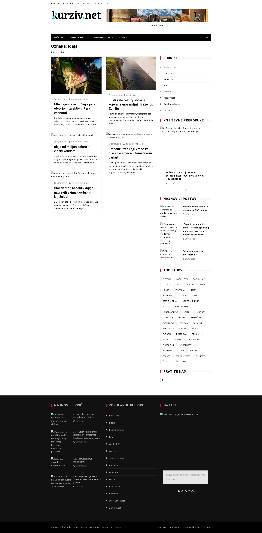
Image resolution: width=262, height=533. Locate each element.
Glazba (167, 92)
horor (166, 290)
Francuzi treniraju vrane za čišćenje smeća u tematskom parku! (130, 153)
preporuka (168, 328)
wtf (182, 351)
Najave (123, 37)
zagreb (166, 356)
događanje (199, 279)
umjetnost (186, 345)
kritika (187, 312)
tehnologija (193, 339)
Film (166, 85)
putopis (167, 334)
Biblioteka (114, 416)
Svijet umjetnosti (172, 104)
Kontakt (55, 4)
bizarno (167, 279)
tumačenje (168, 345)
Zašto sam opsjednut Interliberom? (185, 474)
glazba (190, 284)
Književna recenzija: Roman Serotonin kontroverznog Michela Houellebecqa (185, 175)
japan (194, 295)
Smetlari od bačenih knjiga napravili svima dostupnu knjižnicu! (73, 192)
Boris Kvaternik (79, 99)
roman (177, 339)
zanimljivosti (183, 356)
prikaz (182, 328)
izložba (182, 295)
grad (202, 284)
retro (166, 339)
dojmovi (167, 284)
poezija (184, 323)
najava (181, 317)
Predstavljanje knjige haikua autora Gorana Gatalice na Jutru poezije (87, 479)
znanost (200, 356)
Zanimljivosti (77, 37)
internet (167, 295)
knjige (166, 306)
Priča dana (114, 486)
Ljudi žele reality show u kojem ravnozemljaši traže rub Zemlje (131, 104)
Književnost (169, 98)
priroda (195, 328)
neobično (196, 317)
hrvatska (179, 290)
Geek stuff (169, 79)
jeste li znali (170, 301)
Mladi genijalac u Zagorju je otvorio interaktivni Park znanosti (74, 108)
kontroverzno (170, 312)
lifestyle (168, 317)
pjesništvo (168, 323)
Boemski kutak (102, 37)
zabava (193, 351)
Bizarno (113, 423)
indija (193, 290)
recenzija (181, 334)
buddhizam (182, 279)
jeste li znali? (191, 301)
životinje (181, 361)
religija (196, 334)
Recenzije (113, 494)
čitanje (167, 361)
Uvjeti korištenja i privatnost (93, 4)
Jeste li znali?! (171, 67)
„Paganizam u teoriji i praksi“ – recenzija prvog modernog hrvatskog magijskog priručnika (86, 435)
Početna (58, 37)
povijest (197, 323)
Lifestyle (168, 73)
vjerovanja (169, 351)
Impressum (68, 4)
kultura (201, 312)
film (179, 284)
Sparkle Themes (113, 527)
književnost (181, 306)
